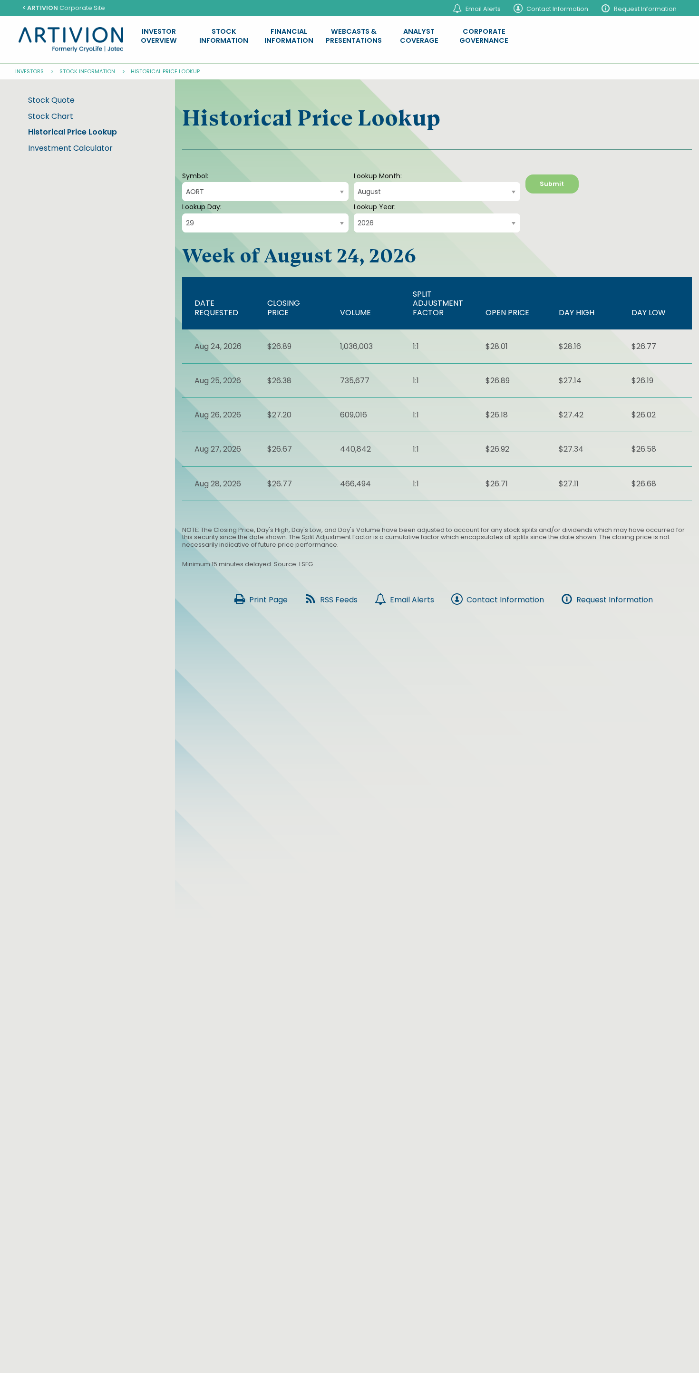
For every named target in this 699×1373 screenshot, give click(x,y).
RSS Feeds (339, 599)
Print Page (268, 599)
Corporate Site (63, 8)
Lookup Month (377, 176)
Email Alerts (483, 9)
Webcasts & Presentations (354, 36)
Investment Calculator (70, 148)
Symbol (194, 176)
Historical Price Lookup (72, 131)
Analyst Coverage (419, 36)
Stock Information (223, 36)
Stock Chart (50, 116)
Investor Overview (159, 36)
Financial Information (288, 36)
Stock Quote (51, 100)
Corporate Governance (483, 36)
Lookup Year (374, 207)
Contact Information (557, 9)
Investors (29, 71)
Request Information (645, 9)
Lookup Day (201, 207)
